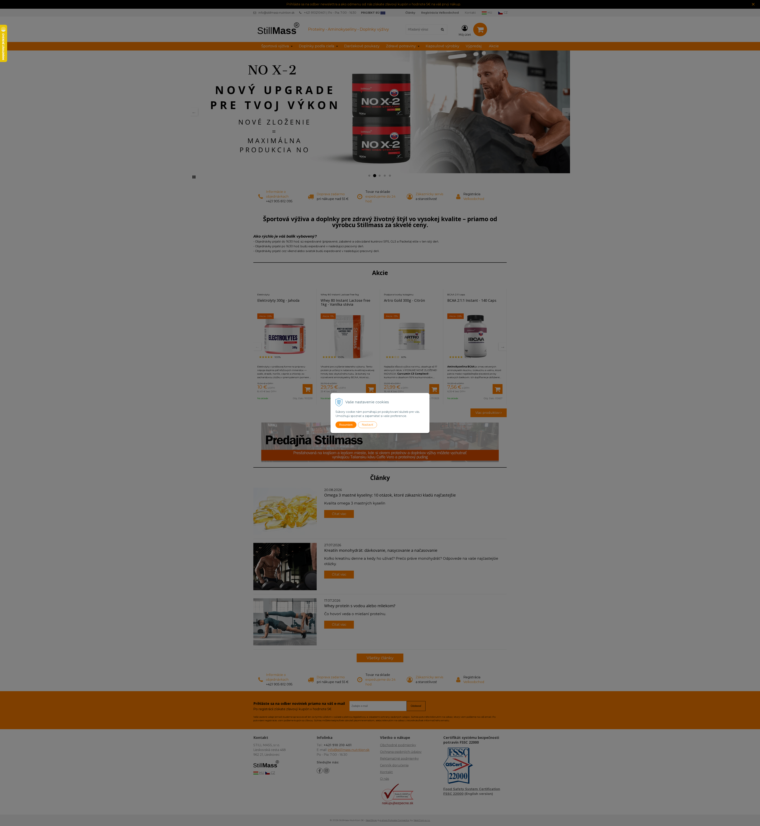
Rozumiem (346, 424)
